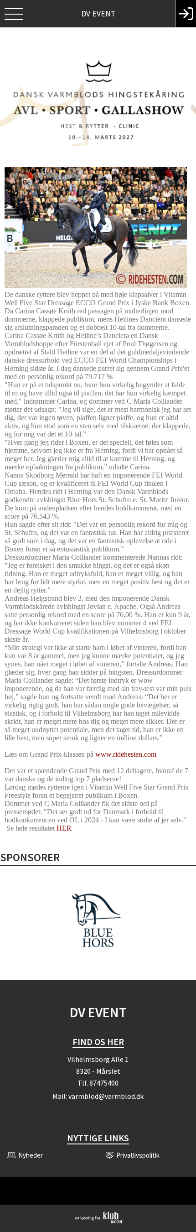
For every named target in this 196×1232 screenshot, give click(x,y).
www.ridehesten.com (125, 754)
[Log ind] (185, 13)
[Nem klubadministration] (98, 1221)
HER (64, 828)
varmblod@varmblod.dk (106, 1096)
